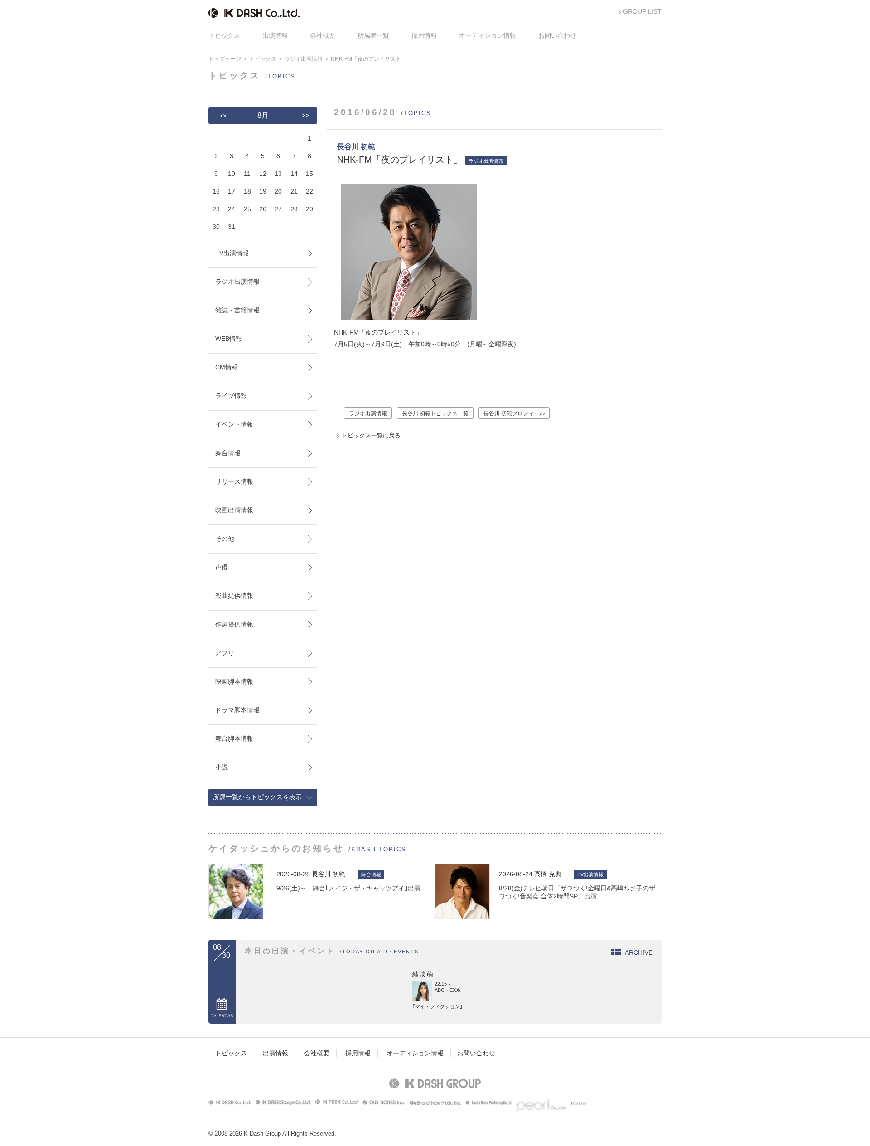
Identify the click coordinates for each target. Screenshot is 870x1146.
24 (231, 209)
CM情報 (226, 367)
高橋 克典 (547, 874)
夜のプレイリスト (390, 332)
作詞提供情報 (234, 624)
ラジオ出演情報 (304, 59)
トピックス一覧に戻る (371, 435)
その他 (224, 538)
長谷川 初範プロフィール (514, 413)
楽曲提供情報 (234, 595)
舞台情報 (228, 452)
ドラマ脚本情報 (237, 710)
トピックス (224, 35)
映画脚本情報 (234, 681)
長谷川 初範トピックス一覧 (435, 413)
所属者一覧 (373, 35)
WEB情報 (228, 338)
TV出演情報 (232, 253)
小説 (221, 767)
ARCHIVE (638, 952)
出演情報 (275, 35)
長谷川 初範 (328, 874)
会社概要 (322, 35)
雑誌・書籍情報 (237, 310)
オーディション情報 (487, 35)
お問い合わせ (557, 35)
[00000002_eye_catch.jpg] (405, 320)
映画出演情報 (234, 510)
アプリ (224, 652)
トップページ (224, 59)
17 (231, 191)
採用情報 (424, 35)
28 (294, 209)
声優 (221, 567)
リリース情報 (234, 481)
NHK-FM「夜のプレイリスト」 (400, 160)
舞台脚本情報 (234, 738)
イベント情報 (234, 424)
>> (305, 115)
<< (223, 115)
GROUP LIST (642, 11)
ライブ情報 (231, 395)
